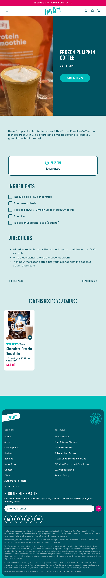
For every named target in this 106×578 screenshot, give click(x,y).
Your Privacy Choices (66, 442)
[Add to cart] (30, 337)
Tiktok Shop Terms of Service (70, 458)
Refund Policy (62, 475)
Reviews (8, 453)
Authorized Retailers (15, 480)
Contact (9, 469)
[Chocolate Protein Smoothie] (19, 325)
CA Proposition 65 (64, 469)
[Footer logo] (11, 419)
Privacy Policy (62, 436)
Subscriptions (11, 447)
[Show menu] (7, 11)
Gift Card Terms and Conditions (72, 464)
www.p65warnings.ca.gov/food (78, 567)
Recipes (8, 458)
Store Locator (11, 486)
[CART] (99, 11)
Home (7, 436)
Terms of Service (64, 447)
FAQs (7, 475)
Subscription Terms (65, 453)
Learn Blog (10, 464)
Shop (7, 442)
